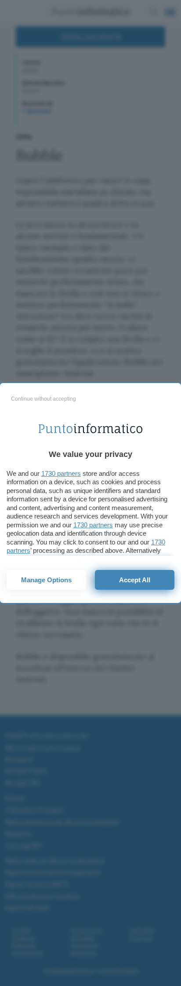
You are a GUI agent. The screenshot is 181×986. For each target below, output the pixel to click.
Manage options (46, 580)
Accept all (134, 580)
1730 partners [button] (61, 473)
